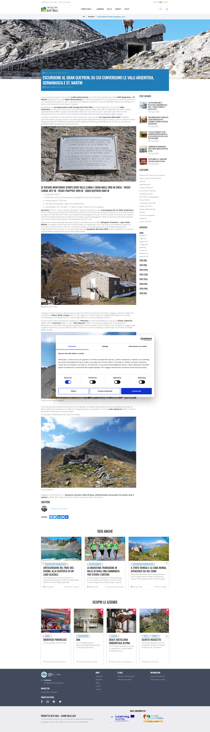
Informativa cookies (157, 679)
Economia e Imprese (147, 191)
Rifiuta (73, 391)
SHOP (126, 9)
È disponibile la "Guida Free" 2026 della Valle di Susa (157, 160)
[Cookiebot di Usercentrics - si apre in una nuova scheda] (142, 339)
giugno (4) (143, 241)
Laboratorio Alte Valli (147, 203)
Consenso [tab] (72, 346)
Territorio (86, 9)
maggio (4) (143, 244)
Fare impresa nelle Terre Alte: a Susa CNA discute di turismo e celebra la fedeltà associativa (158, 120)
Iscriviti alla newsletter (49, 692)
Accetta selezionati (105, 391)
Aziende (100, 9)
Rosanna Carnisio (65, 87)
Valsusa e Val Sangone (126, 676)
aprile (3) (142, 247)
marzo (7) (143, 250)
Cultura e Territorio (146, 188)
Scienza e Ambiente (147, 215)
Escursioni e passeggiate (56, 73)
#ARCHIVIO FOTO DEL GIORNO (152, 175)
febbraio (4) (143, 253)
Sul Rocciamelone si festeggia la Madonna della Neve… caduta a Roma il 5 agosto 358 (157, 105)
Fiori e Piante (144, 200)
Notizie (91, 17)
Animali (142, 181)
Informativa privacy (157, 676)
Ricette (142, 212)
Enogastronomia (145, 194)
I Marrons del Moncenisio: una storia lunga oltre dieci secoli (158, 148)
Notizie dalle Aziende (147, 209)
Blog (109, 9)
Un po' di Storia (145, 222)
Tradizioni (142, 218)
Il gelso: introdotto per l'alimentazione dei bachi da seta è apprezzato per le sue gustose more (158, 135)
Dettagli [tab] (105, 346)
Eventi (118, 9)
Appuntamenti (145, 184)
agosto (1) (143, 235)
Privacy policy (141, 367)
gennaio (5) (143, 256)
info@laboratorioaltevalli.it (53, 683)
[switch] (93, 382)
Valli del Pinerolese (125, 679)
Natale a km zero (145, 206)
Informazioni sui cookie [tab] (138, 346)
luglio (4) (142, 238)
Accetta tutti (136, 391)
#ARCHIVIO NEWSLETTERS (150, 178)
